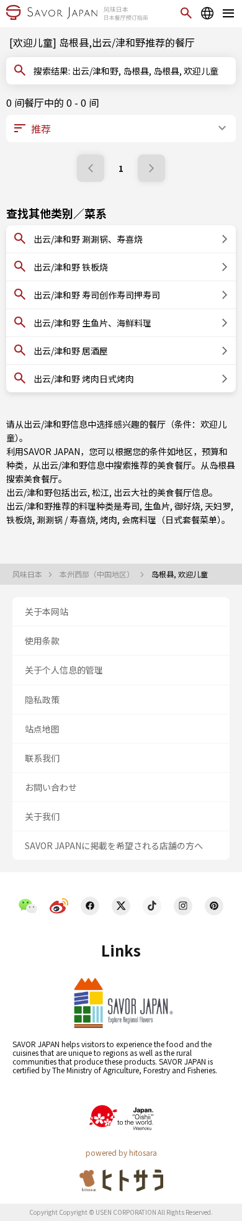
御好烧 (187, 506)
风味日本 (28, 574)
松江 (100, 492)
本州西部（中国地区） (98, 574)
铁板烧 (19, 519)
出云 (78, 492)
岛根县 (222, 465)
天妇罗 (218, 506)
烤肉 (108, 519)
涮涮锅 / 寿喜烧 (66, 519)
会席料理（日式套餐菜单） (172, 519)
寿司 (131, 506)
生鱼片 (157, 506)
